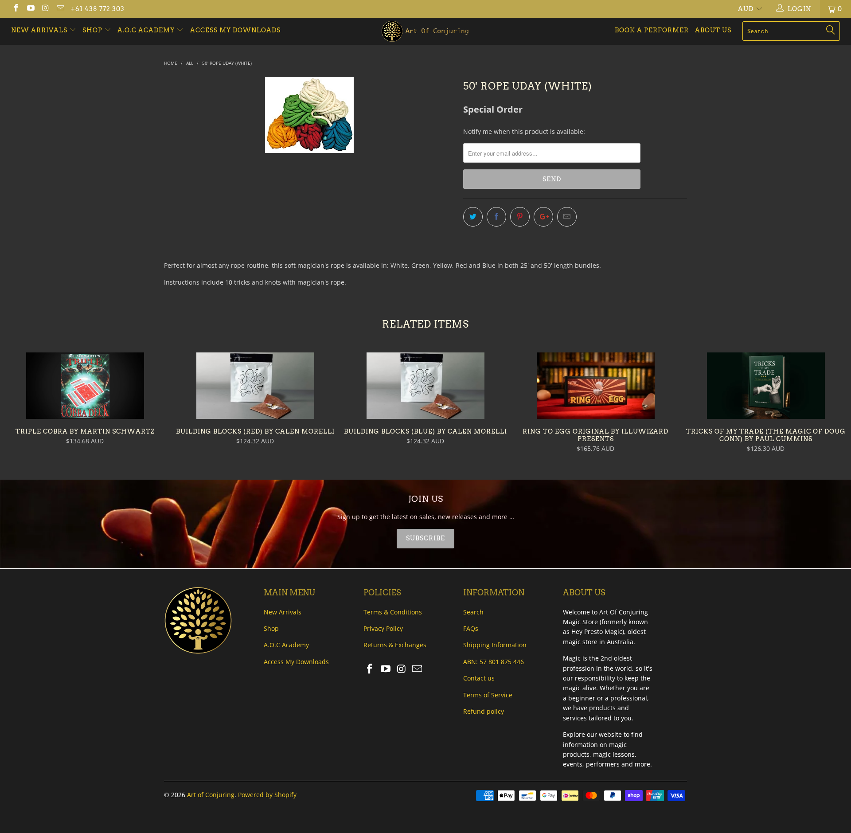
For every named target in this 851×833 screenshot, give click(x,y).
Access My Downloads (235, 30)
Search (473, 612)
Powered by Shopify (267, 794)
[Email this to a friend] (567, 217)
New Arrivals (40, 30)
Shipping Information (495, 645)
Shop (92, 30)
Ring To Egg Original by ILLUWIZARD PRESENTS (596, 385)
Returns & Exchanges (394, 645)
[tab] (425, 538)
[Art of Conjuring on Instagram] (45, 8)
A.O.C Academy (146, 30)
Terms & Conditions (392, 612)
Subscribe (425, 538)
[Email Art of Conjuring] (60, 8)
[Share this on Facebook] (496, 217)
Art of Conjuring (210, 794)
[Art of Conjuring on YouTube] (30, 8)
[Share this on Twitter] (473, 217)
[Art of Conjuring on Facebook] (15, 8)
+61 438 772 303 (98, 8)
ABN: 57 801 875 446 (493, 661)
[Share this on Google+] (543, 217)
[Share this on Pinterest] (520, 217)
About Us (713, 30)
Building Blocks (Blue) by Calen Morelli (425, 385)
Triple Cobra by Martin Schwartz (85, 385)
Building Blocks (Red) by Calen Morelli (255, 385)
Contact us (479, 678)
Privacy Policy (383, 628)
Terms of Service (487, 695)
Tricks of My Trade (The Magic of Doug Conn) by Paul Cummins (766, 385)
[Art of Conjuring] (425, 31)
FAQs (470, 628)
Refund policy (483, 711)
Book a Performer (652, 30)
